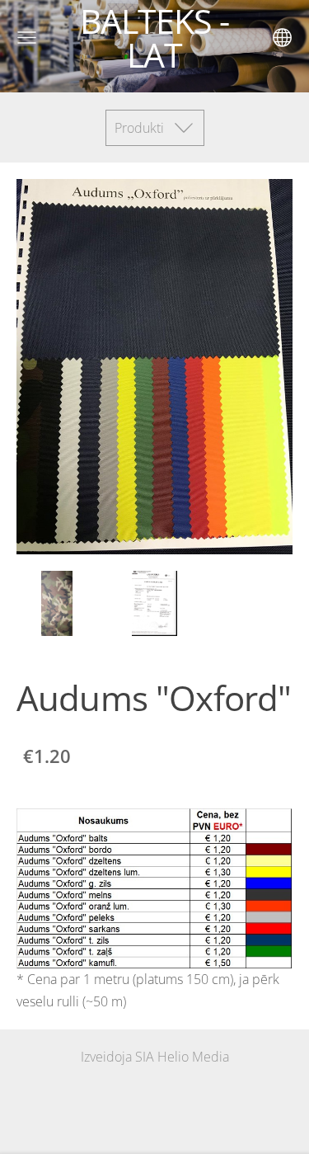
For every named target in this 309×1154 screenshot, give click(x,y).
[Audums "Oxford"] (56, 603)
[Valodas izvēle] (282, 37)
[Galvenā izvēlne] (26, 37)
